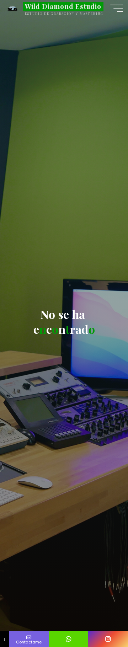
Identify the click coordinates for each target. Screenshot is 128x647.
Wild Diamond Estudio (63, 6)
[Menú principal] (116, 8)
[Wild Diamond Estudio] (12, 7)
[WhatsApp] (69, 639)
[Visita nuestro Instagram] (108, 639)
